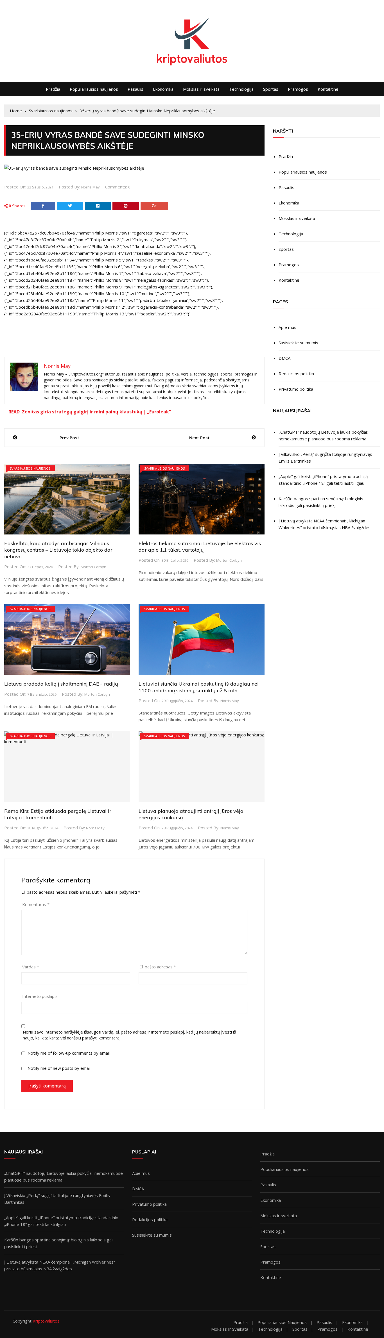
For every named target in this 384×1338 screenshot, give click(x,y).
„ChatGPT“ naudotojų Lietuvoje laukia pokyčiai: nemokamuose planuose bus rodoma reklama (323, 435)
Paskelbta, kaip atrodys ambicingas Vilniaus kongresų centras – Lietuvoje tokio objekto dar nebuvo (58, 550)
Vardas (30, 967)
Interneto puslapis (40, 996)
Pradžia (53, 89)
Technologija (241, 89)
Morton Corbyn (93, 566)
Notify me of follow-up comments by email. (69, 1053)
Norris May (90, 187)
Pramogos (298, 89)
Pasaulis (135, 89)
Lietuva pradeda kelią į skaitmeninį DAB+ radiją (61, 684)
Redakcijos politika (296, 373)
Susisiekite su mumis (298, 342)
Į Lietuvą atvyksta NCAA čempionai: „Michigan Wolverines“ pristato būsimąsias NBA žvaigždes (325, 524)
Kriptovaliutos (46, 1321)
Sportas (270, 89)
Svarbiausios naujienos (30, 468)
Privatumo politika (296, 389)
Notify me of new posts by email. (59, 1068)
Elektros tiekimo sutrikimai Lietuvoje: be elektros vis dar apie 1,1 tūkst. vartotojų (200, 546)
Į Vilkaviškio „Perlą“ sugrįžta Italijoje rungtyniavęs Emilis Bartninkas (325, 457)
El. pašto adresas (157, 967)
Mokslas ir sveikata (201, 89)
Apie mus (287, 327)
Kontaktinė (328, 89)
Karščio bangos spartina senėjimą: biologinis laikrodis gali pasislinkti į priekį (321, 502)
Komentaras (35, 904)
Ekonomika (163, 89)
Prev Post (69, 437)
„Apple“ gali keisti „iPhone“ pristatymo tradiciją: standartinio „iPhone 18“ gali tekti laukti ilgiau (324, 480)
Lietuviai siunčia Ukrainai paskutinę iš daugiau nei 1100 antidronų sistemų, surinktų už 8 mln (199, 687)
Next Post (199, 437)
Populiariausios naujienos (94, 89)
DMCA (284, 358)
